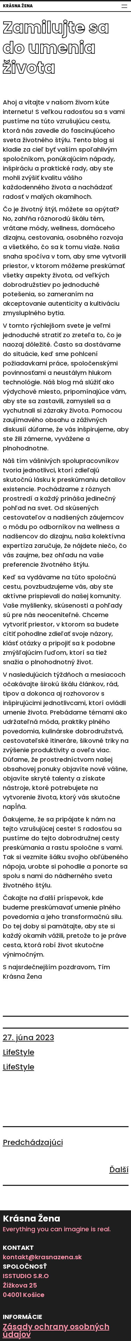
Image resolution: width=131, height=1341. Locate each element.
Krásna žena (18, 6)
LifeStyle (18, 1052)
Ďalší (119, 1169)
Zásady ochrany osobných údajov (56, 1330)
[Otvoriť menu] (124, 6)
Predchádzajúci (33, 1142)
